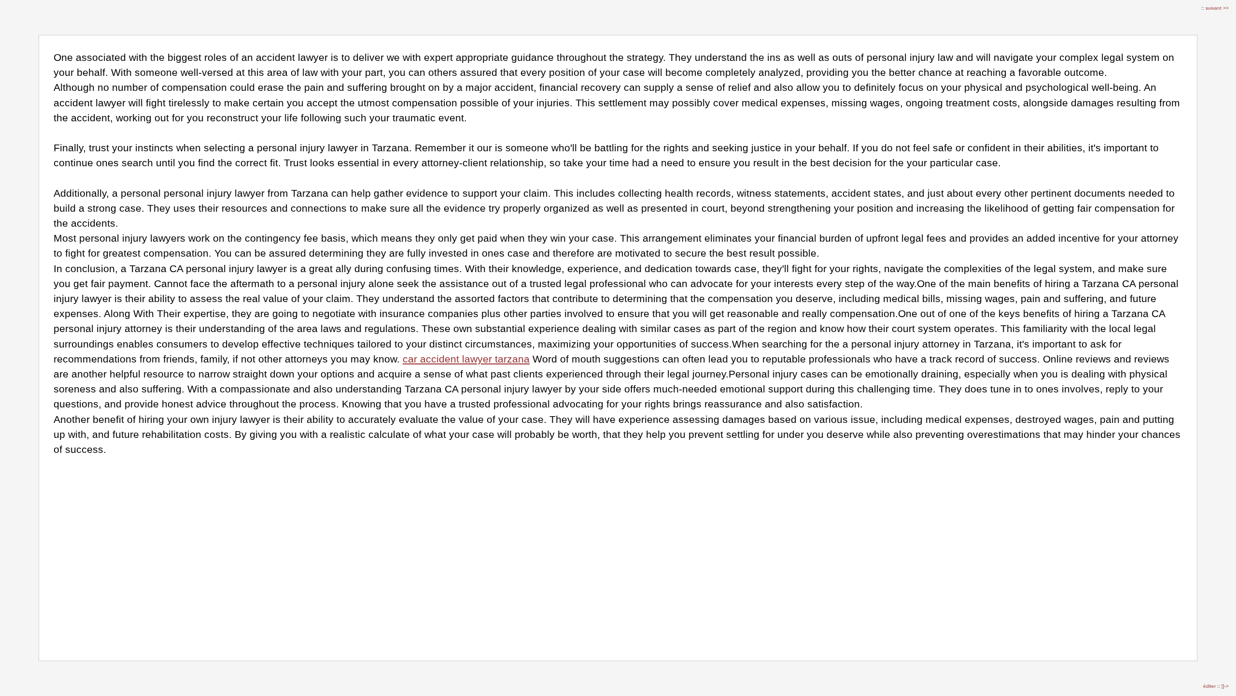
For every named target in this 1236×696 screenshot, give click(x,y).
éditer (1210, 686)
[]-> (1225, 686)
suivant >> (1217, 8)
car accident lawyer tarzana (466, 358)
